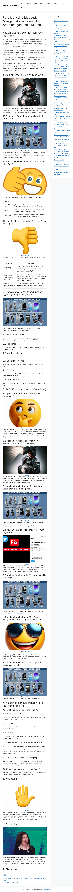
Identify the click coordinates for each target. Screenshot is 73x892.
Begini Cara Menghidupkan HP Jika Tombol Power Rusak (61, 45)
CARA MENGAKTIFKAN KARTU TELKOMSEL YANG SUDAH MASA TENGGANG (62, 66)
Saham (35, 3)
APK (5, 875)
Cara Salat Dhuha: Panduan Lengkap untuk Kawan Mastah (62, 118)
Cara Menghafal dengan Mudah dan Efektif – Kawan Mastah (62, 130)
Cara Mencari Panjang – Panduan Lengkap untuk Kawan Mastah (61, 124)
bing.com (27, 106)
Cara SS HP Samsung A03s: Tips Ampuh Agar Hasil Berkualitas (62, 103)
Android (29, 3)
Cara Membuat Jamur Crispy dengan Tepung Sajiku (60, 97)
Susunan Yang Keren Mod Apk (12, 882)
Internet (48, 3)
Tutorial (63, 3)
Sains (41, 3)
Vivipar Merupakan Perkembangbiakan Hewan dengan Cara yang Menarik (62, 151)
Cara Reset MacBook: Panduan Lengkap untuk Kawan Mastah (61, 27)
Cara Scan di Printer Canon (62, 56)
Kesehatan (55, 3)
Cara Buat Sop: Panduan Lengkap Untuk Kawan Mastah (61, 60)
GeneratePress (46, 889)
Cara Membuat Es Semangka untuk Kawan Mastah (61, 145)
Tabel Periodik (25, 8)
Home (22, 3)
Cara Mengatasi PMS (60, 71)
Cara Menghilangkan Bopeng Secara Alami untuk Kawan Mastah (62, 52)
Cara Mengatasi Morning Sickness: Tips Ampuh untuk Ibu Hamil (62, 83)
